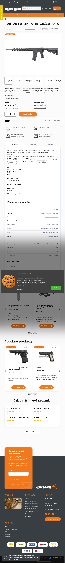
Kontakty (27, 498)
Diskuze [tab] (50, 144)
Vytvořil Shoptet (43, 557)
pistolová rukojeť (42, 160)
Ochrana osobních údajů (31, 503)
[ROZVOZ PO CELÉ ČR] (18, 356)
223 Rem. (48, 217)
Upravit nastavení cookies (44, 561)
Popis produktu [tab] (14, 144)
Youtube (7, 531)
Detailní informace (11, 98)
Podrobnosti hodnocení (30, 29)
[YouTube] (53, 513)
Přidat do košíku (26, 114)
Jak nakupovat (9, 2)
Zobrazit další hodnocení (32, 432)
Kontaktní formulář (53, 519)
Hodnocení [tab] (33, 144)
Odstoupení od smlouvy (31, 506)
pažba (11, 162)
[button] (29, 332)
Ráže (9, 167)
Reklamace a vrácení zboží (32, 511)
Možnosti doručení (40, 108)
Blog (6, 526)
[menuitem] (8, 15)
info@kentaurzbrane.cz (54, 509)
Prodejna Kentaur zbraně (21, 2)
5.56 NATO (54, 217)
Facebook (7, 534)
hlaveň (28, 92)
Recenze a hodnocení (11, 529)
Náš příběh (28, 516)
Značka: (44, 29)
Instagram (7, 536)
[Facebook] (46, 513)
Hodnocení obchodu (30, 508)
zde (23, 285)
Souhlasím (57, 288)
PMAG (44, 162)
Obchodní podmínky (30, 501)
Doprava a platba (29, 514)
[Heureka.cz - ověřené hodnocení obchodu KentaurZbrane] (11, 545)
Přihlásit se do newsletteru (17, 484)
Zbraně (13, 266)
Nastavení (20, 289)
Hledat (39, 8)
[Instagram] (49, 513)
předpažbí (54, 150)
